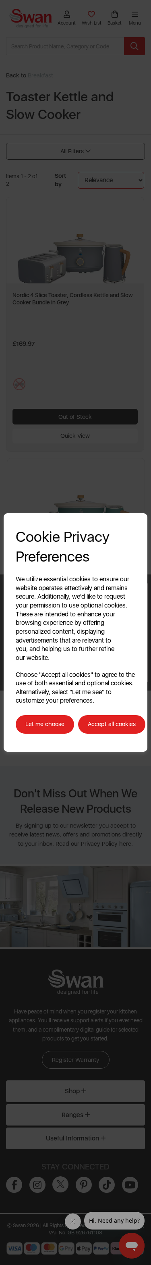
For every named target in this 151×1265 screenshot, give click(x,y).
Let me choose (44, 724)
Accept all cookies (112, 724)
